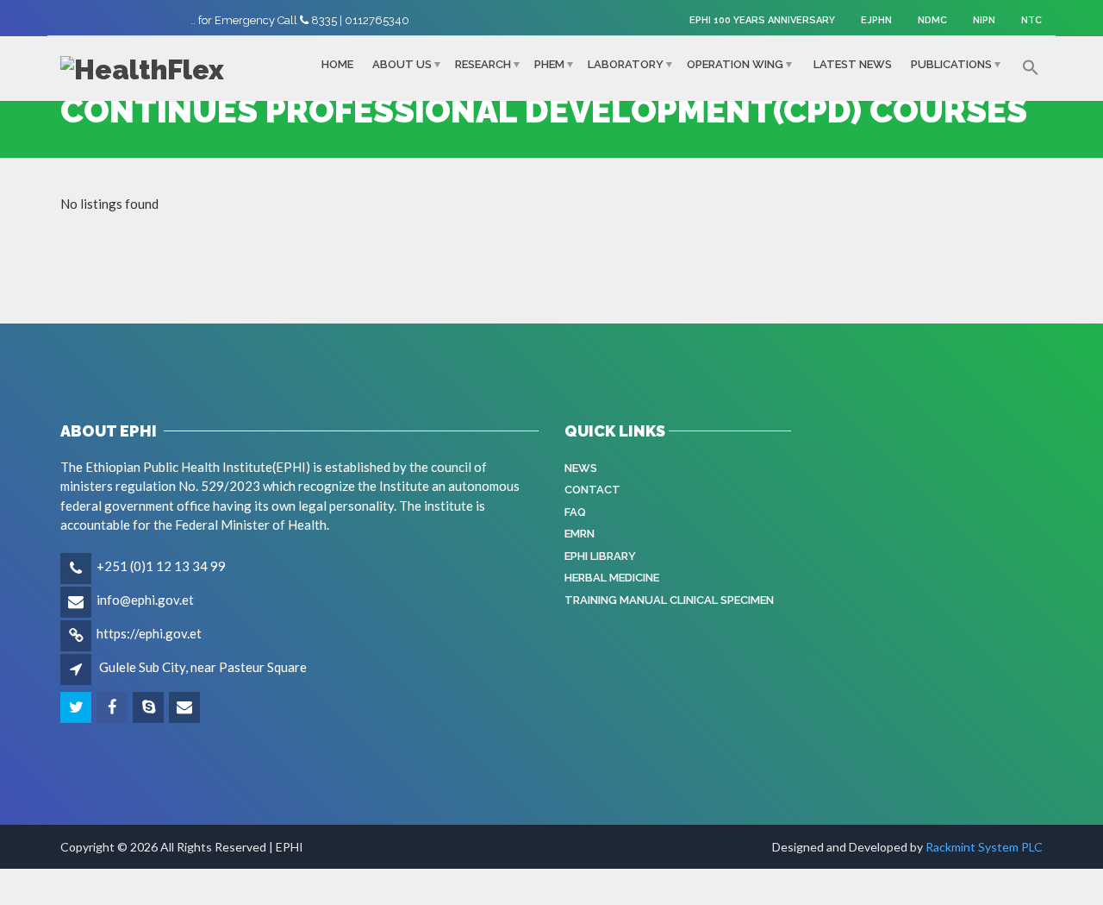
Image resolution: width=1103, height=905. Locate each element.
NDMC (932, 20)
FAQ (575, 512)
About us (402, 64)
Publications (951, 64)
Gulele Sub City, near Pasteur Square (203, 667)
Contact (592, 489)
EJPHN (876, 20)
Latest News (852, 64)
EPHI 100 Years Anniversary (762, 20)
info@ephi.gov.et (145, 599)
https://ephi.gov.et (149, 633)
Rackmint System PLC (984, 846)
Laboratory (626, 64)
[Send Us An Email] (186, 707)
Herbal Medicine (611, 577)
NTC (1031, 20)
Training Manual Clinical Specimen (669, 600)
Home (337, 64)
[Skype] (149, 707)
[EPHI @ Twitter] (77, 707)
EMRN (579, 533)
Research (483, 64)
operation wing (735, 64)
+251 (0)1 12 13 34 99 (161, 566)
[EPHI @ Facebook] (113, 707)
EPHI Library (600, 556)
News (580, 468)
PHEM (549, 64)
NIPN (984, 20)
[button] (1030, 68)
